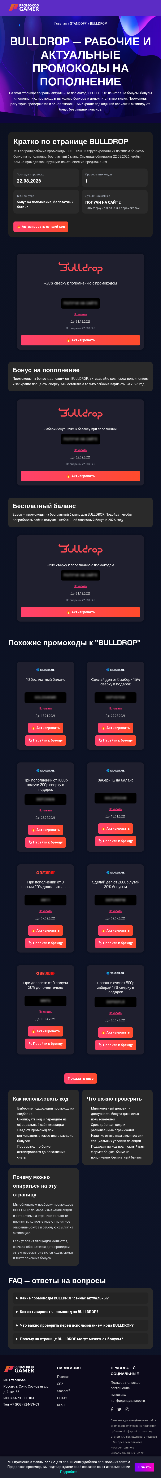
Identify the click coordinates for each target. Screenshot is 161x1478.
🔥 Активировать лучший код (41, 227)
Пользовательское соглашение (125, 1385)
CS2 (60, 1384)
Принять (144, 1467)
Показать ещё (80, 1078)
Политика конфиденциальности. (128, 1398)
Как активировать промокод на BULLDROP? (59, 1311)
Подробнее (69, 1472)
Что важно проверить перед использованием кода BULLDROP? (77, 1325)
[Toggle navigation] (149, 8)
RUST (61, 1405)
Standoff (63, 1391)
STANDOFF (78, 24)
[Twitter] (119, 1409)
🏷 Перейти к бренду (46, 740)
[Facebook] (112, 1409)
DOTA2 (62, 1398)
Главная (60, 24)
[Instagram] (127, 1409)
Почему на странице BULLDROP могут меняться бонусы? (71, 1339)
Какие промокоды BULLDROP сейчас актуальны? (64, 1298)
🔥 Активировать (80, 340)
